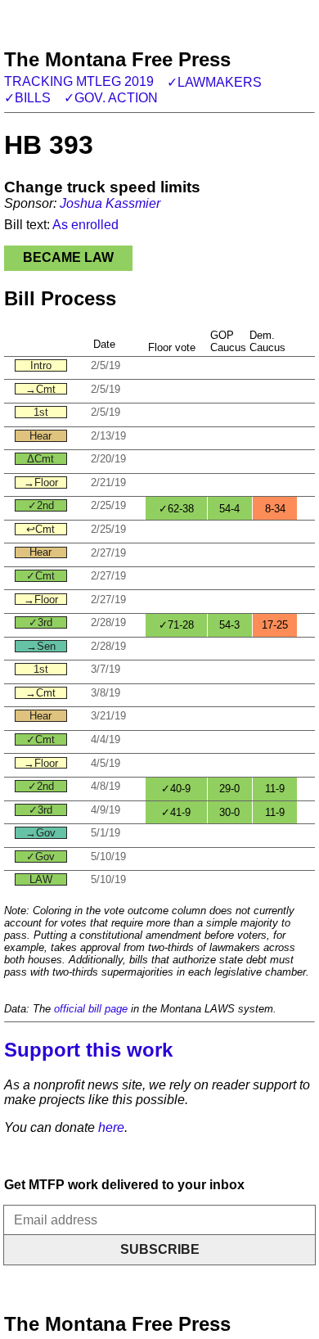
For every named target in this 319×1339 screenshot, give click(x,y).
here (111, 1127)
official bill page (91, 1009)
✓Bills (27, 98)
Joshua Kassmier (110, 203)
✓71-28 (176, 625)
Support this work (88, 1050)
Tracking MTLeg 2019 (79, 81)
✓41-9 (176, 812)
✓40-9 (176, 788)
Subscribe (160, 1249)
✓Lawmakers (214, 82)
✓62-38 (176, 509)
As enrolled (85, 225)
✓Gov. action (111, 98)
